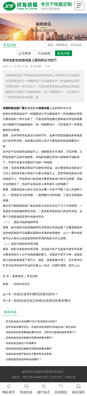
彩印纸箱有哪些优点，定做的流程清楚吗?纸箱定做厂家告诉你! (41, 326)
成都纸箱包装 (21, 284)
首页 (50, 45)
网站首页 (8, 391)
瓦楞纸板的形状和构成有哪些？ (23, 359)
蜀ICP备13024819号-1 (36, 377)
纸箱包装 (26, 391)
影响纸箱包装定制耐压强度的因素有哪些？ (30, 337)
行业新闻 (44, 53)
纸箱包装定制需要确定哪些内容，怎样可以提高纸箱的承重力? (41, 332)
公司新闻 (24, 53)
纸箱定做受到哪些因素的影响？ (36, 293)
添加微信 (60, 391)
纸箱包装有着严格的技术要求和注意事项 (29, 353)
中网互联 (69, 377)
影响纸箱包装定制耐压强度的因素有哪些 (42, 300)
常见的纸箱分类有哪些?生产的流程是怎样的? (31, 321)
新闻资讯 (61, 45)
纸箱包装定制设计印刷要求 (21, 343)
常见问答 (76, 45)
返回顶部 (78, 391)
